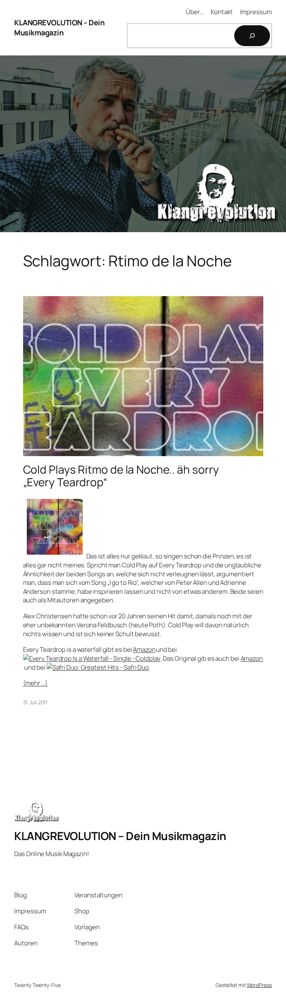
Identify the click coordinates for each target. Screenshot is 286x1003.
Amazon (144, 649)
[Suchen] (252, 35)
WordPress (259, 984)
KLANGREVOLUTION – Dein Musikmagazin (59, 27)
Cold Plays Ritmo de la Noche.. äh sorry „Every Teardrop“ (121, 475)
